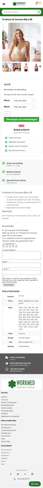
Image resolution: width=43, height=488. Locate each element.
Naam (5, 262)
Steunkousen (5, 452)
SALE (3, 464)
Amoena (22, 333)
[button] (4, 4)
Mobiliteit (4, 458)
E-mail (5, 269)
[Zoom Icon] (21, 42)
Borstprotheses (6, 450)
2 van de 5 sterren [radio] (6, 246)
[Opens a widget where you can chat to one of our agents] (35, 484)
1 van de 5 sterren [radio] (3, 246)
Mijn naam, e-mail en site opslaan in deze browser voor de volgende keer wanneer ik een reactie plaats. (20, 280)
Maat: (7, 106)
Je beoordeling (9, 250)
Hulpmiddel (5, 455)
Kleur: (7, 100)
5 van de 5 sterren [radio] (16, 246)
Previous (2, 66)
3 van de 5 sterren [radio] (10, 246)
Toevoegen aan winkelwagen (21, 119)
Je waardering (9, 244)
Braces (3, 461)
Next (40, 66)
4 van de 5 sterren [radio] (13, 246)
